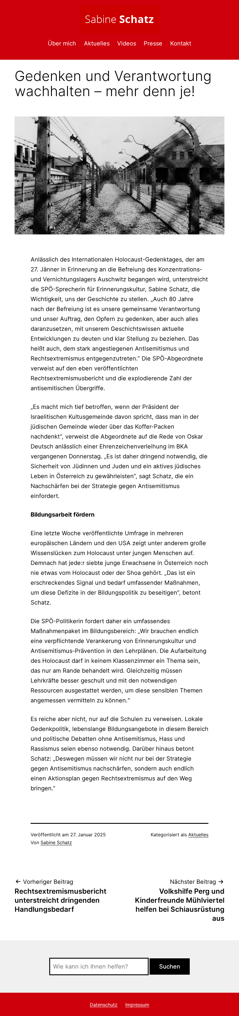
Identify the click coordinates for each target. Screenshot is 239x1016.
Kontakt (180, 43)
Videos (126, 43)
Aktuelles (97, 43)
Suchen (169, 966)
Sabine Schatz (56, 842)
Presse (153, 43)
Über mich (62, 43)
